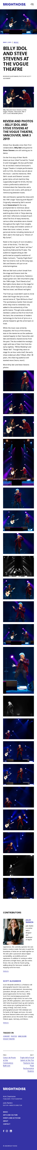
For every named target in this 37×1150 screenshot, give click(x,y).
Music (16, 42)
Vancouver (22, 1036)
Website (6, 971)
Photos (14, 1036)
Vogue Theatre (9, 1039)
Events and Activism (11, 1118)
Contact (6, 1124)
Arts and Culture (10, 1115)
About (5, 1121)
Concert (6, 1036)
